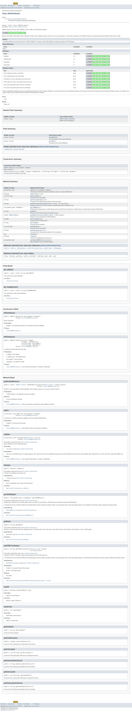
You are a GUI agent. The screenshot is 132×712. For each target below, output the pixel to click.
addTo (32, 190)
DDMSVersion (41, 240)
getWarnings (48, 248)
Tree (23, 3)
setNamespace (57, 248)
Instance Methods (33, 186)
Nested (8, 7)
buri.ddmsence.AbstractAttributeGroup (16, 19)
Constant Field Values (12, 281)
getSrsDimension (35, 219)
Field (12, 7)
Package (9, 3)
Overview (3, 3)
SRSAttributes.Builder (67, 119)
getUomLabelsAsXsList (37, 230)
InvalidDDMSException (29, 318)
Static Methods (19, 186)
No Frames (26, 5)
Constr (15, 7)
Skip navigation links (6, 1)
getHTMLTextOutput (36, 203)
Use (20, 3)
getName (32, 211)
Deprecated (29, 3)
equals (32, 194)
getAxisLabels (35, 196)
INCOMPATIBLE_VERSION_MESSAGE (14, 149)
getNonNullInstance (36, 215)
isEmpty (32, 236)
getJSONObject (35, 207)
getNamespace (21, 248)
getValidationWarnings (34, 248)
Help (39, 3)
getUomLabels (34, 226)
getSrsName (34, 222)
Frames (20, 5)
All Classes (36, 5)
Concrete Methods (46, 186)
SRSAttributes (8, 167)
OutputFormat (47, 203)
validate (33, 240)
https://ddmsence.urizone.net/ (8, 710)
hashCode (33, 234)
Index (35, 3)
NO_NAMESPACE (53, 137)
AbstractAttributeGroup (18, 27)
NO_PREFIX (52, 141)
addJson (6, 248)
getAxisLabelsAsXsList (37, 200)
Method (20, 7)
